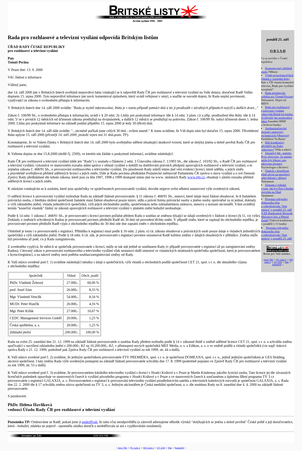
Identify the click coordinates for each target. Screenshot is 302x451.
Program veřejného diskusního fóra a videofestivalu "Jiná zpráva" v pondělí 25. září (276, 233)
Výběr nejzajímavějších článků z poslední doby (277, 77)
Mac (287, 262)
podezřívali (89, 422)
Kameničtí (276, 264)
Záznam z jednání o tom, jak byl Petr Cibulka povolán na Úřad (277, 188)
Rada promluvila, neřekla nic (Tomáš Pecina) (277, 94)
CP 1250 (278, 262)
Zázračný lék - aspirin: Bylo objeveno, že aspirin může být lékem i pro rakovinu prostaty (276, 158)
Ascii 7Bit (268, 259)
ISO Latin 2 (148, 448)
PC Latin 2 (281, 259)
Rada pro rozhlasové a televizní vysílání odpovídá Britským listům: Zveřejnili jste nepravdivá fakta (277, 114)
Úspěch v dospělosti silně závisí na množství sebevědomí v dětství (275, 174)
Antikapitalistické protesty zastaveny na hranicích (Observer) (275, 132)
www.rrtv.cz (196, 177)
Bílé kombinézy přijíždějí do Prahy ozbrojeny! (272, 146)
